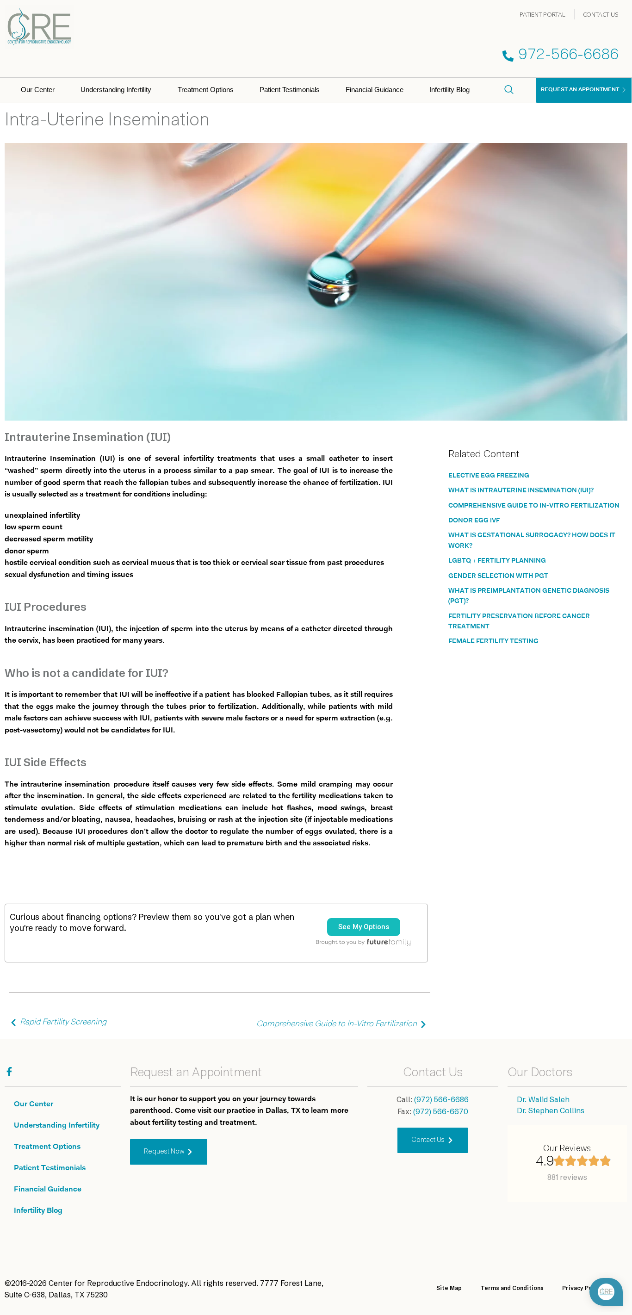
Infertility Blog (449, 89)
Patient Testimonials (290, 89)
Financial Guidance (374, 89)
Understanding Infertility (116, 89)
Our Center (38, 89)
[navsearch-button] (509, 90)
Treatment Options (206, 89)
